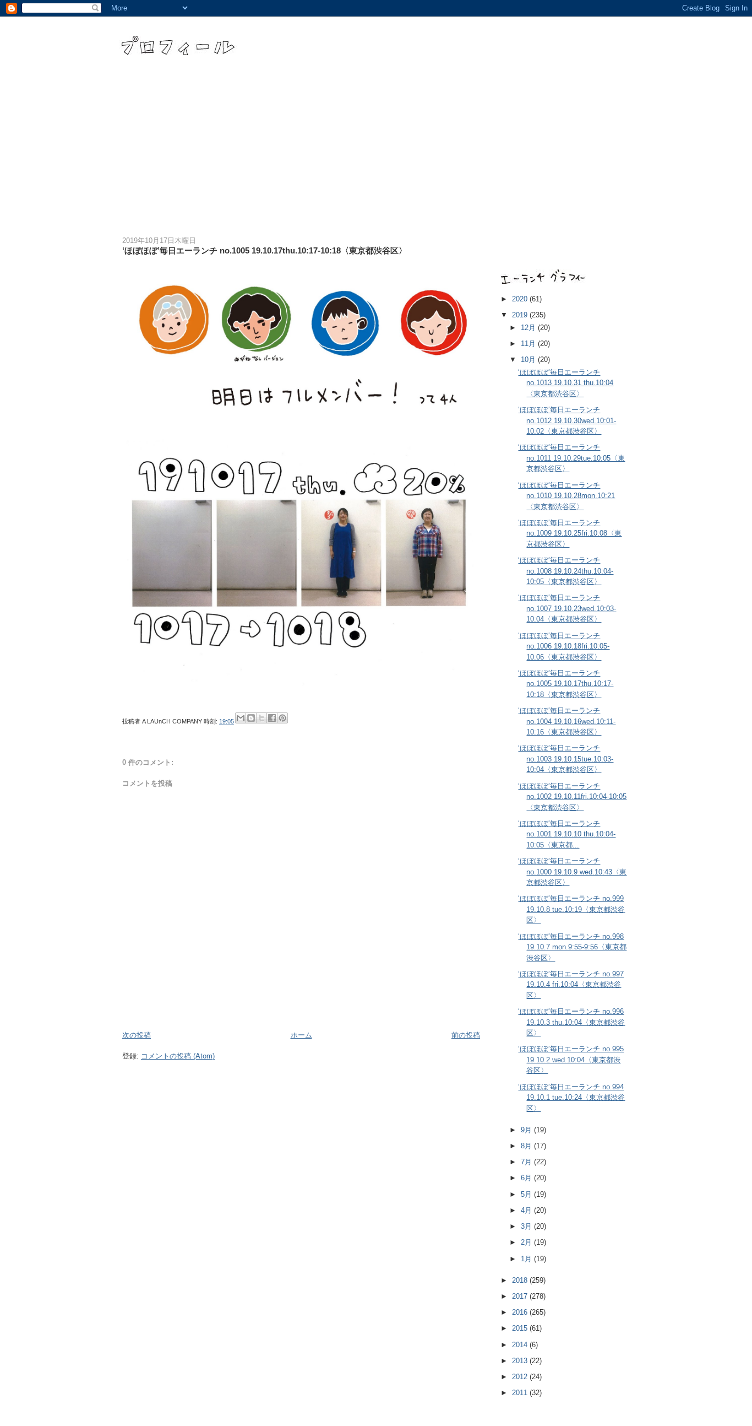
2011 (521, 1393)
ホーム (301, 1035)
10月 (529, 359)
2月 (527, 1242)
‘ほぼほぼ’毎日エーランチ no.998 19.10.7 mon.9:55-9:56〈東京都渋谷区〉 (572, 947)
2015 (521, 1328)
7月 (527, 1162)
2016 (521, 1312)
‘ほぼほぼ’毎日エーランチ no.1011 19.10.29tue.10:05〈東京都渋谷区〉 (571, 458)
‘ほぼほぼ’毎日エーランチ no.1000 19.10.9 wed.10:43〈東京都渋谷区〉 (572, 872)
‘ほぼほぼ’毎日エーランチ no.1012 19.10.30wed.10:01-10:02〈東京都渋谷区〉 (567, 420)
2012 (521, 1377)
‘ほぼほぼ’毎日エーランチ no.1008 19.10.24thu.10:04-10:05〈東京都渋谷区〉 (565, 571)
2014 (521, 1345)
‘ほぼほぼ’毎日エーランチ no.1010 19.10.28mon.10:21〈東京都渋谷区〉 (566, 496)
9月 (527, 1130)
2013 (521, 1361)
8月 (527, 1146)
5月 (527, 1194)
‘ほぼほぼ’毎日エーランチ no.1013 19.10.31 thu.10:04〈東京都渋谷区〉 (565, 383)
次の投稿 (136, 1035)
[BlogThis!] (251, 717)
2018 (521, 1280)
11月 (529, 343)
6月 (527, 1178)
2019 (521, 315)
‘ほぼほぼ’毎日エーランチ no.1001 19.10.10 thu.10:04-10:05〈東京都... (566, 834)
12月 (529, 327)
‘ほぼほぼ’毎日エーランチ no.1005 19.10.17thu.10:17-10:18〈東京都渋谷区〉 (565, 684)
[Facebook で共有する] (271, 717)
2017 (521, 1296)
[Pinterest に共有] (282, 717)
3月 (527, 1226)
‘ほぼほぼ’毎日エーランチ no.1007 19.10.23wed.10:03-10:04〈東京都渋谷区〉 (567, 608)
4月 (527, 1210)
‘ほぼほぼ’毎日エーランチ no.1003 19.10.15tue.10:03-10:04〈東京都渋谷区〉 (565, 759)
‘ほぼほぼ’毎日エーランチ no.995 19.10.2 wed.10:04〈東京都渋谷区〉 (571, 1059)
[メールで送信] (240, 717)
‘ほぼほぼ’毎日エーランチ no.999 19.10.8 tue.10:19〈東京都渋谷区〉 (571, 909)
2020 (521, 299)
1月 (527, 1259)
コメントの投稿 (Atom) (178, 1056)
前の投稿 (465, 1035)
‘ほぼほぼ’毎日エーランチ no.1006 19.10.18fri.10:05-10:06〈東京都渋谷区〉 (563, 646)
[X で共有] (261, 717)
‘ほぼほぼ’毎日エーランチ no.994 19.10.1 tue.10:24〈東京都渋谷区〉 (571, 1097)
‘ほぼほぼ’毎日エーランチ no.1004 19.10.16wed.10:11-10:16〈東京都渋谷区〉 (566, 721)
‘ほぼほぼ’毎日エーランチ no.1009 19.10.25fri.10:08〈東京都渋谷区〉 (570, 533)
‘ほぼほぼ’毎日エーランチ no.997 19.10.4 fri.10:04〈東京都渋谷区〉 (571, 985)
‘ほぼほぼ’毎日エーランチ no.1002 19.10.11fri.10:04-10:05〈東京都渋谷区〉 (572, 797)
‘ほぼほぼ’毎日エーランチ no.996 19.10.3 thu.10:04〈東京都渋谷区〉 (571, 1022)
